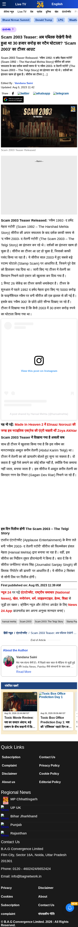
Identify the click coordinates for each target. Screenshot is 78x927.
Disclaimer (9, 773)
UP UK (15, 808)
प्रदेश (39, 11)
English (57, 4)
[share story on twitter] (24, 93)
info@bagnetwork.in (26, 876)
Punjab (16, 825)
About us (8, 782)
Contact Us (47, 757)
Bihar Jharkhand (23, 816)
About (42, 896)
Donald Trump (43, 20)
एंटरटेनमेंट (66, 11)
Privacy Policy (49, 765)
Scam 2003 (25, 621)
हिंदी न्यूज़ (8, 633)
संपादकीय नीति (46, 913)
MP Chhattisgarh (23, 799)
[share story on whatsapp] (41, 93)
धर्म (34, 598)
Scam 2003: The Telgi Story (49, 621)
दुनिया (48, 11)
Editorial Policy (50, 782)
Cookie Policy (49, 773)
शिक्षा (65, 598)
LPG (60, 20)
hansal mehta (9, 621)
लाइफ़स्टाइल (45, 598)
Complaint (9, 765)
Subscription (11, 757)
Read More (23, 671)
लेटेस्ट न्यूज (9, 11)
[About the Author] (8, 661)
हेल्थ (57, 598)
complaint (8, 913)
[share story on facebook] (13, 93)
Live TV (20, 4)
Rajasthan (18, 833)
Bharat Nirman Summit (15, 20)
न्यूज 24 (6, 592)
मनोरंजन (25, 598)
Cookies (7, 896)
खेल (56, 11)
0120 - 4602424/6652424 (32, 869)
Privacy (6, 887)
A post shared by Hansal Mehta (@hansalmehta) (39, 413)
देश (31, 11)
